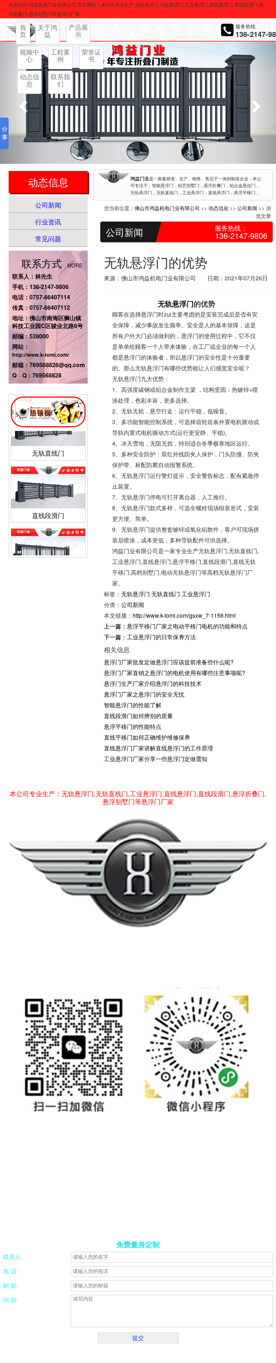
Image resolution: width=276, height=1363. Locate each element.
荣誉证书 (91, 55)
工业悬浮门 (195, 594)
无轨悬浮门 (176, 303)
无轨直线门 (48, 441)
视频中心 (29, 55)
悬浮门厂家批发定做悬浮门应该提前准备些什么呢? (169, 662)
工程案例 (60, 55)
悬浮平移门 (232, 1219)
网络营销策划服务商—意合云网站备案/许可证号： (91, 1176)
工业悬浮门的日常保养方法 (161, 637)
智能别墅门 (185, 1219)
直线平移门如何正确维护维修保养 (147, 737)
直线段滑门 (48, 503)
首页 (23, 30)
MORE (74, 265)
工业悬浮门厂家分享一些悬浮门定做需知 (155, 759)
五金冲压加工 (135, 1219)
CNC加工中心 (104, 1219)
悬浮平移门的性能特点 (132, 726)
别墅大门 (208, 1219)
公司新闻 (48, 204)
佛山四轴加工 (74, 1219)
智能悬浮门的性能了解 (132, 705)
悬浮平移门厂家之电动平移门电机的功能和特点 (187, 626)
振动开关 (161, 1219)
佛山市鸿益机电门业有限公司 (167, 208)
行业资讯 (48, 221)
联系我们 (60, 80)
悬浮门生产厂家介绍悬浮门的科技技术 (153, 683)
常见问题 (48, 238)
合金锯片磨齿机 (42, 1219)
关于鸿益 (47, 30)
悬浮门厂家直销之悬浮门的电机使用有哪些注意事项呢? (174, 673)
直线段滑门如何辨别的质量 (138, 716)
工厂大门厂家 (39, 1227)
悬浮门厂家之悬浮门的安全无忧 (144, 694)
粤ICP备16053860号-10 (185, 1176)
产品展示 (78, 30)
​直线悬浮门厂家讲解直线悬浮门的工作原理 (158, 748)
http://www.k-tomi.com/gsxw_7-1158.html (184, 615)
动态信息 (29, 80)
